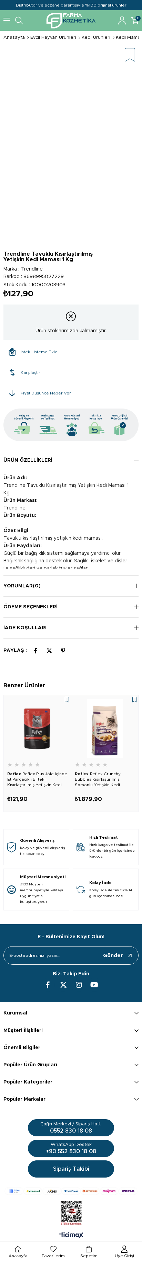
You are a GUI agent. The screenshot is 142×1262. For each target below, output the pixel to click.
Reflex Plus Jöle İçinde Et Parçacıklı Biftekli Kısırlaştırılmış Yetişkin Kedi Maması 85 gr (37, 780)
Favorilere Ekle (67, 699)
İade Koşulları (25, 628)
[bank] (71, 1191)
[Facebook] (48, 985)
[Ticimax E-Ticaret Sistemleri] (71, 1236)
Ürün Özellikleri (27, 460)
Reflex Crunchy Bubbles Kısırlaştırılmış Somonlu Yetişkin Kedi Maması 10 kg (98, 780)
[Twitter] (63, 985)
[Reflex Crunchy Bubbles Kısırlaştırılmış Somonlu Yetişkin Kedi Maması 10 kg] (105, 728)
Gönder (113, 955)
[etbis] (71, 1213)
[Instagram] (79, 985)
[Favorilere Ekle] (130, 55)
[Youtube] (94, 985)
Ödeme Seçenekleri (30, 607)
